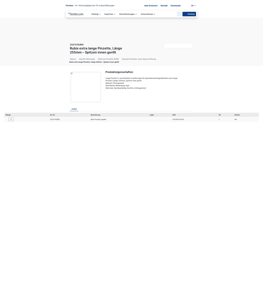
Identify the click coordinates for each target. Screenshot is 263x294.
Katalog (191, 14)
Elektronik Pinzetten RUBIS (108, 59)
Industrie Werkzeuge (87, 59)
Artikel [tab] (74, 109)
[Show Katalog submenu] (77, 59)
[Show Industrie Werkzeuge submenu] (96, 59)
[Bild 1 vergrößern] (85, 87)
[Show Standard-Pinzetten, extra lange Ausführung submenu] (157, 59)
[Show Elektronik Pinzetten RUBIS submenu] (120, 59)
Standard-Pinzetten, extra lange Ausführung (139, 59)
